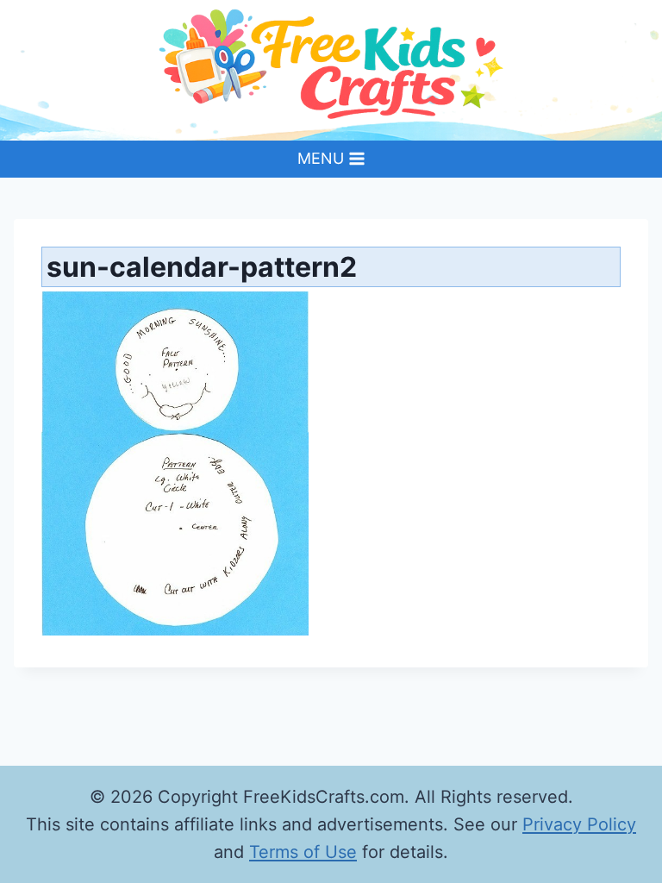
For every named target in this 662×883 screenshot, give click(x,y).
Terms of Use (303, 852)
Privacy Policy (579, 824)
